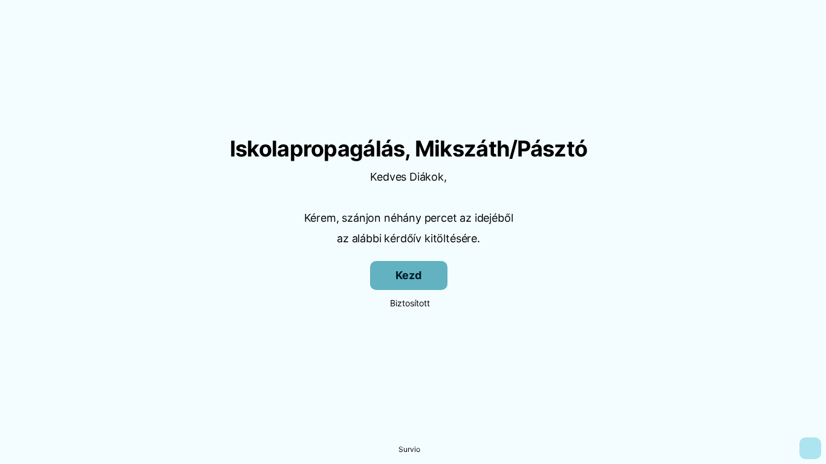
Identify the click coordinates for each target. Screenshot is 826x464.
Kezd (408, 275)
